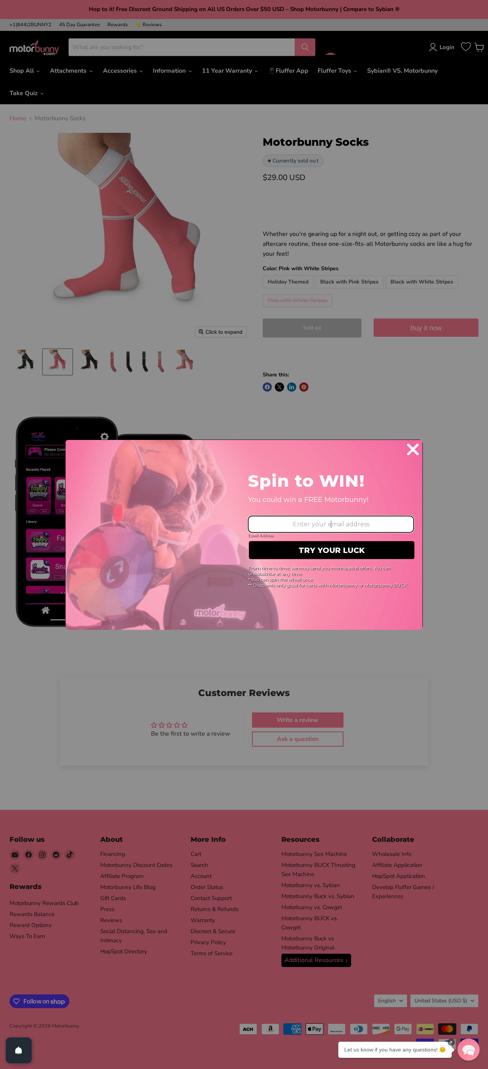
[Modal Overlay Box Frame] (244, 535)
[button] (469, 1050)
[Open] (19, 1050)
